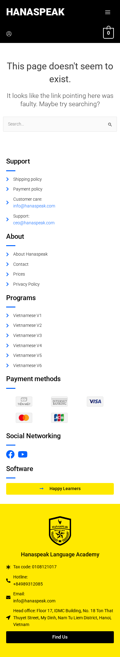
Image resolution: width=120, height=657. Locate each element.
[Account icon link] (9, 34)
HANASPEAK (35, 12)
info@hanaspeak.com (34, 205)
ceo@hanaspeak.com (33, 222)
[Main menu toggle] (108, 12)
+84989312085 (28, 584)
